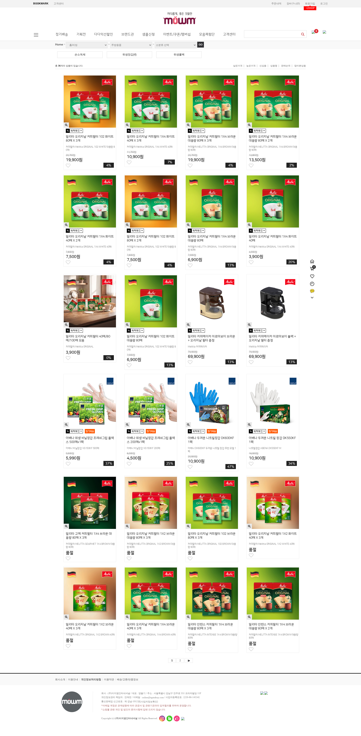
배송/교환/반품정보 (127, 679)
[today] (312, 281)
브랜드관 (127, 34)
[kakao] (312, 289)
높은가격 (250, 65)
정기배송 (62, 34)
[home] (312, 259)
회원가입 (310, 3)
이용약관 (109, 679)
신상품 (262, 65)
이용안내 (73, 679)
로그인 (324, 3)
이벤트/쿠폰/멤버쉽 (177, 34)
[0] (313, 31)
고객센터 (59, 3)
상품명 (273, 65)
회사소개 (60, 679)
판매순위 (285, 65)
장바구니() (293, 3)
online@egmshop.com (153, 697)
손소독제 (80, 54)
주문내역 (276, 3)
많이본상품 (300, 65)
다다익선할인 (103, 34)
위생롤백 (179, 54)
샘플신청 (148, 34)
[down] (312, 295)
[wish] (312, 274)
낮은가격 (237, 65)
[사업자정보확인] (149, 701)
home (59, 44)
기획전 (81, 34)
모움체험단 (207, 34)
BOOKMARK (40, 3)
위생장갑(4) (129, 54)
